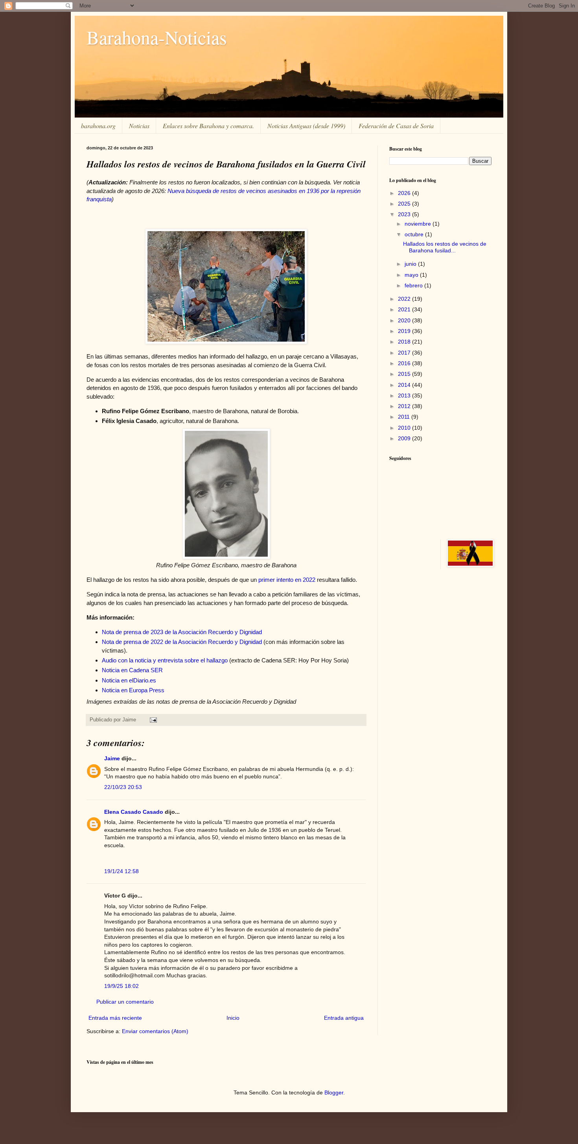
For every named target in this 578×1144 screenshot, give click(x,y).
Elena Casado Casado (133, 812)
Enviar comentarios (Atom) (155, 1031)
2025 (405, 203)
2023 (405, 214)
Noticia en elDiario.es (129, 680)
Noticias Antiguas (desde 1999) (306, 125)
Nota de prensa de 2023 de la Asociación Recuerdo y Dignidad (182, 632)
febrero (414, 285)
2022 (405, 299)
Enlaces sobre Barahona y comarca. (208, 125)
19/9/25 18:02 (121, 986)
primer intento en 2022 (286, 579)
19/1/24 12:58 (121, 871)
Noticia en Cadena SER (132, 670)
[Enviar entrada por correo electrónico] (152, 720)
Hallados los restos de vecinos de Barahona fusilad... (444, 247)
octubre (415, 234)
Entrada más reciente (115, 1018)
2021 (405, 309)
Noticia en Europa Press (133, 690)
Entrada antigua (344, 1018)
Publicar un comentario (125, 1002)
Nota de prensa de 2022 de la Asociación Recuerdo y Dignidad (182, 641)
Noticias (139, 125)
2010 (405, 428)
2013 (405, 395)
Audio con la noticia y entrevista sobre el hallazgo (165, 660)
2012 (405, 406)
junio (411, 264)
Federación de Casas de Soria (396, 125)
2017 (405, 352)
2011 (404, 417)
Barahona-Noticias (157, 37)
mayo (412, 275)
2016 (405, 363)
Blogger (333, 1092)
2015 (405, 374)
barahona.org (98, 125)
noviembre (419, 224)
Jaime (112, 758)
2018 (405, 341)
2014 (405, 385)
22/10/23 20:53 (123, 787)
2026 (405, 193)
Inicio (232, 1018)
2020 (405, 320)
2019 (405, 331)
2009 (405, 438)
